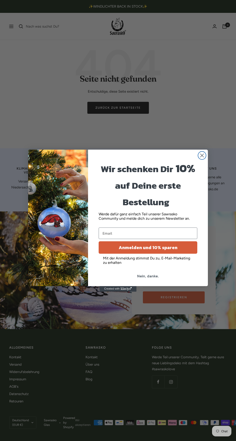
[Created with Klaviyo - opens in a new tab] (118, 289)
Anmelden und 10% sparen (148, 247)
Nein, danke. (148, 276)
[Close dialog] (202, 155)
